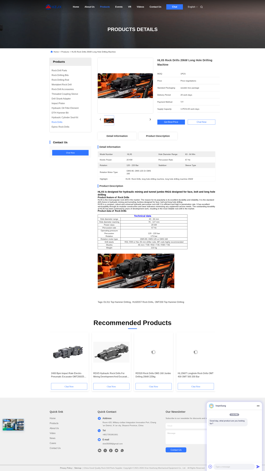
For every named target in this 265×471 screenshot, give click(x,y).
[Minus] (258, 405)
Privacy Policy (66, 468)
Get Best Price (171, 122)
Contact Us (155, 7)
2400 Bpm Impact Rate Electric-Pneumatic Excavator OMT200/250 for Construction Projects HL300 (68, 375)
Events (119, 7)
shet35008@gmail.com (113, 444)
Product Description (158, 136)
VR (129, 7)
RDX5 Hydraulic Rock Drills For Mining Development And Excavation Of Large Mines (111, 375)
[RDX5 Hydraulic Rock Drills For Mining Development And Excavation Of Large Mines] (111, 352)
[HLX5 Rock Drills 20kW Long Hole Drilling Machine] (125, 85)
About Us (90, 7)
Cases (53, 443)
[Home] (53, 7)
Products (105, 7)
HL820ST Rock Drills (142, 302)
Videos (140, 7)
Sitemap (77, 468)
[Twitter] (105, 451)
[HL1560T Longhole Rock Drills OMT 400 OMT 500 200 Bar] (196, 352)
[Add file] (210, 467)
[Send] (258, 467)
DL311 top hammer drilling (117, 302)
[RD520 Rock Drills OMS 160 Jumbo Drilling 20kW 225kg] (154, 352)
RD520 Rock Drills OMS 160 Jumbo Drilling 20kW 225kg (153, 375)
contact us (176, 450)
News (52, 438)
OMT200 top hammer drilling (169, 302)
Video (52, 433)
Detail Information (117, 136)
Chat (174, 7)
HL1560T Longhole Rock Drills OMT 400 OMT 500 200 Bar (196, 375)
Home (76, 7)
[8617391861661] (122, 451)
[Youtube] (116, 451)
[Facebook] (111, 451)
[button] (55, 359)
